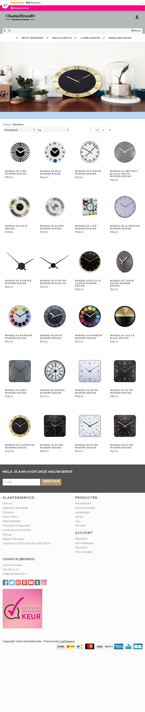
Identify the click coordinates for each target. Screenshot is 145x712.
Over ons (8, 503)
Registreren (81, 538)
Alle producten (83, 503)
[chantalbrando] (37, 19)
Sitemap (7, 534)
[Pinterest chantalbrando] (24, 582)
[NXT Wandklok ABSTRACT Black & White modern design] (125, 152)
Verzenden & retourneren (16, 525)
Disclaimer (8, 512)
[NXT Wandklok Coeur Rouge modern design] (125, 262)
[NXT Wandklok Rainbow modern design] (19, 316)
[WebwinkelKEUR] (22, 608)
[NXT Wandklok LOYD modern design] (90, 207)
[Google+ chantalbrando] (18, 582)
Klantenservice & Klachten (17, 530)
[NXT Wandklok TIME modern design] (19, 152)
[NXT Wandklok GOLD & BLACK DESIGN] (125, 316)
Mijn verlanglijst (83, 552)
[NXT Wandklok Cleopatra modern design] (19, 426)
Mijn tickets (81, 547)
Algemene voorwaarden (15, 508)
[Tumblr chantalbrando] (37, 582)
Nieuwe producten (85, 508)
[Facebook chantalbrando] (5, 582)
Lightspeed (67, 641)
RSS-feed (80, 525)
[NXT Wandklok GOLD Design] (19, 207)
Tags (77, 521)
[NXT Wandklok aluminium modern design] (125, 207)
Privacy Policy (10, 516)
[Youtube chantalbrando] (31, 582)
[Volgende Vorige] (110, 130)
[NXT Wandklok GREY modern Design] (19, 371)
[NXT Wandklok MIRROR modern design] (54, 371)
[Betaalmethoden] (60, 646)
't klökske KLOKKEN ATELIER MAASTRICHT (27, 543)
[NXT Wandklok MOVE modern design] (54, 316)
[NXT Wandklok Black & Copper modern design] (90, 262)
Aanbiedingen (82, 512)
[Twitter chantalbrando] (12, 582)
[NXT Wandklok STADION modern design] (90, 152)
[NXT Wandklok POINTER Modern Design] (19, 262)
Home (6, 124)
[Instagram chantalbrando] (44, 582)
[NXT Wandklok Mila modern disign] (54, 152)
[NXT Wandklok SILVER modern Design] (54, 207)
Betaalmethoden (12, 521)
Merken (79, 516)
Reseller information (13, 539)
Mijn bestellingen (84, 543)
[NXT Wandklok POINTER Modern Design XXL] (54, 262)
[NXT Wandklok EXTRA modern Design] (90, 371)
